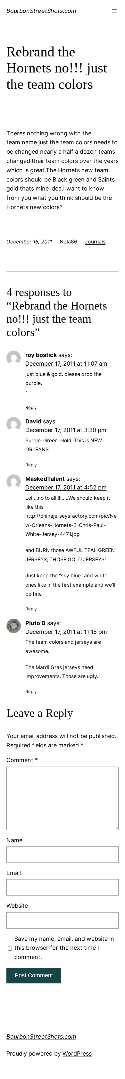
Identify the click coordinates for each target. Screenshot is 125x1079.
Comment (22, 760)
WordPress (77, 1053)
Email (13, 873)
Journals (95, 241)
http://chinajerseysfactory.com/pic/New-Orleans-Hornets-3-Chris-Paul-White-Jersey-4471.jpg (71, 525)
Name (14, 840)
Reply (31, 407)
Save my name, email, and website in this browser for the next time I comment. (64, 948)
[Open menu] (115, 11)
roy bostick (41, 355)
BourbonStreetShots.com (41, 10)
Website (17, 905)
